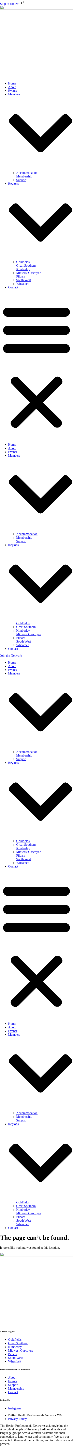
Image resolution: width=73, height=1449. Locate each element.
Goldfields (23, 262)
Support (21, 180)
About (12, 87)
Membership (24, 176)
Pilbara (20, 276)
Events (12, 90)
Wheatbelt (22, 283)
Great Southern (26, 265)
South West (23, 280)
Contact (13, 287)
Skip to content (10, 3)
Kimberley (23, 269)
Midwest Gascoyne (28, 272)
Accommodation (27, 172)
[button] (36, 366)
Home (12, 83)
